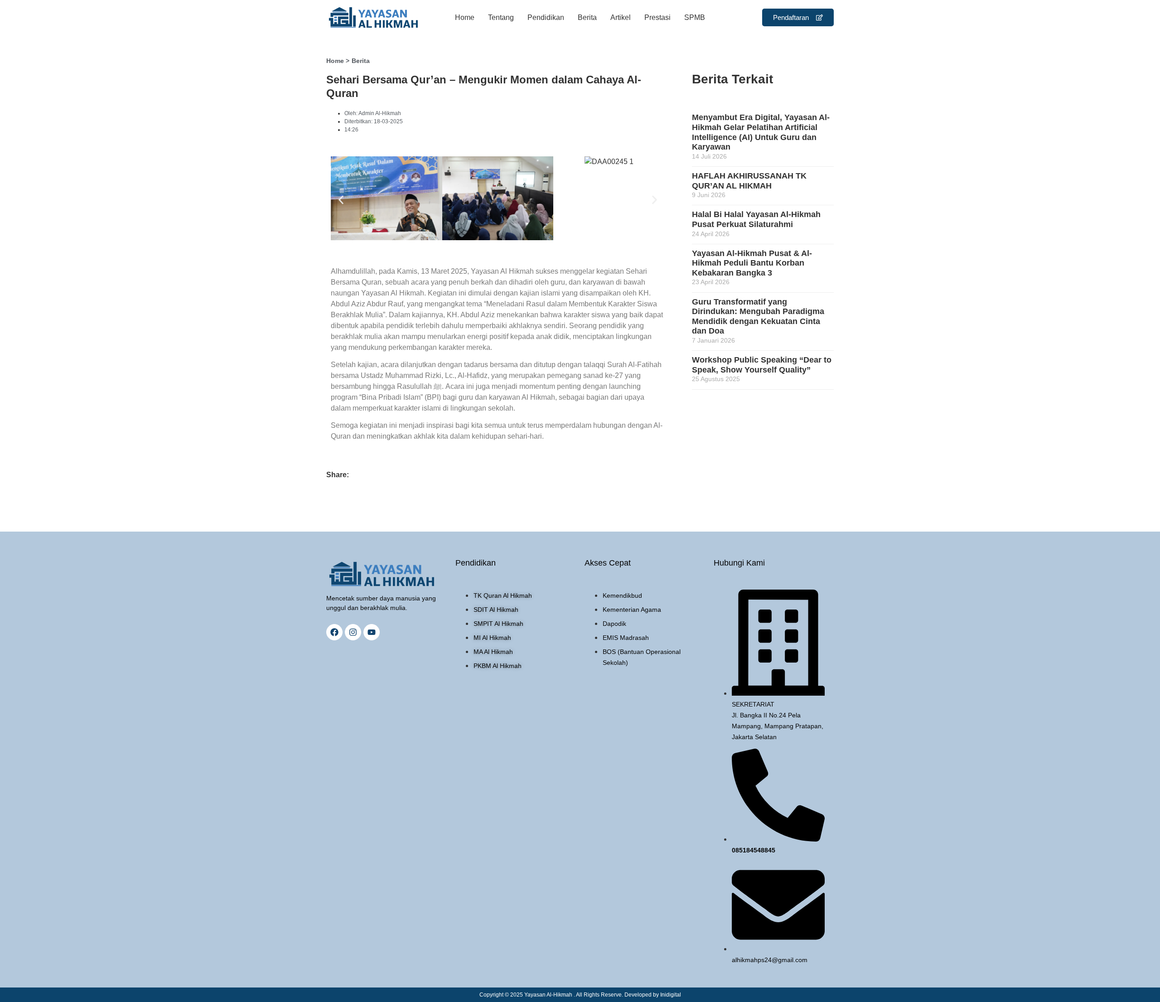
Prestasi (657, 17)
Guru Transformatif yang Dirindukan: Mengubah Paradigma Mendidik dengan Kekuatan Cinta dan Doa (758, 316)
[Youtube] (371, 632)
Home (464, 17)
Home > (337, 60)
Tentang (501, 17)
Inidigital (670, 995)
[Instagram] (353, 632)
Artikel (620, 17)
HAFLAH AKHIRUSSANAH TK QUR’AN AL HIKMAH (749, 180)
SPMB (694, 17)
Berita (587, 17)
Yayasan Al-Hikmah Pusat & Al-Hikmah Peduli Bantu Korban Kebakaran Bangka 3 (752, 263)
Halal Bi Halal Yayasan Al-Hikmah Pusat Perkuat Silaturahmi (756, 219)
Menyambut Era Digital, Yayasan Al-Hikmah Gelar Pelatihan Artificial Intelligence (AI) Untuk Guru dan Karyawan (761, 132)
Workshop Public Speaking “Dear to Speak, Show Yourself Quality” (761, 364)
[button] (341, 199)
